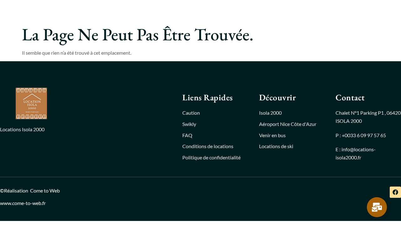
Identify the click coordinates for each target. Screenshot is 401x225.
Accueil (130, 11)
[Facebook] (395, 192)
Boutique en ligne (259, 11)
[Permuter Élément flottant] (377, 207)
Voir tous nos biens (173, 11)
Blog (221, 11)
